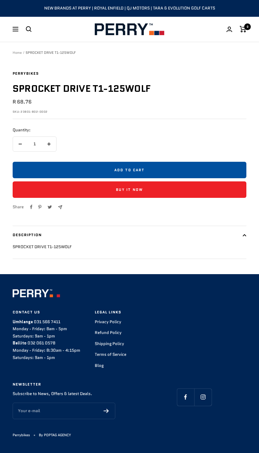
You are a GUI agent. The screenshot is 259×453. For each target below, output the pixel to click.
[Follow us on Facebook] (185, 397)
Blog (99, 365)
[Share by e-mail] (60, 207)
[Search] (29, 29)
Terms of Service (110, 354)
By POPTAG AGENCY (55, 434)
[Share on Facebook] (31, 207)
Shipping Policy (109, 344)
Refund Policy (108, 333)
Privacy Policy (108, 322)
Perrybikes (26, 73)
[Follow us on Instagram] (203, 397)
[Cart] (243, 29)
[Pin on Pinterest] (39, 207)
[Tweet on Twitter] (49, 207)
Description (27, 234)
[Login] (229, 29)
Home (17, 52)
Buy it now (129, 189)
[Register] (106, 411)
